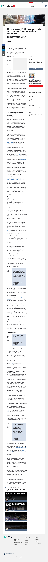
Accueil (4, 14)
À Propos (15, 537)
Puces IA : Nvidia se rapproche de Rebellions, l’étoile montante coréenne (35, 65)
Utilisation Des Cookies (17, 546)
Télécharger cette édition (36, 86)
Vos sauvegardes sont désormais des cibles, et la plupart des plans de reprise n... (35, 99)
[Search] (46, 6)
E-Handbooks (37, 537)
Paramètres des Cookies (24, 558)
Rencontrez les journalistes (18, 542)
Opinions (36, 541)
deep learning (17, 154)
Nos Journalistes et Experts (28, 546)
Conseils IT (37, 539)
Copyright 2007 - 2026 (19, 557)
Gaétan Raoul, (10, 44)
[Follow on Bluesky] (44, 2)
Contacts (15, 544)
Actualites (9, 26)
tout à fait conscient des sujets (20, 447)
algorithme (9, 230)
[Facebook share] (3, 45)
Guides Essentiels (38, 543)
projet (8, 411)
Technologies (26, 542)
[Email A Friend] (3, 54)
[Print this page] (3, 52)
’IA (12, 363)
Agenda (26, 544)
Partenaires (26, 540)
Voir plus (35, 102)
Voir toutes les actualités (35, 68)
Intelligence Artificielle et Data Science (10, 14)
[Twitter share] (3, 47)
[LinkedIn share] (3, 50)
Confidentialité (18, 558)
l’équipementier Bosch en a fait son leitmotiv (15, 179)
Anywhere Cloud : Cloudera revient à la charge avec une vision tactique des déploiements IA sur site (35, 62)
